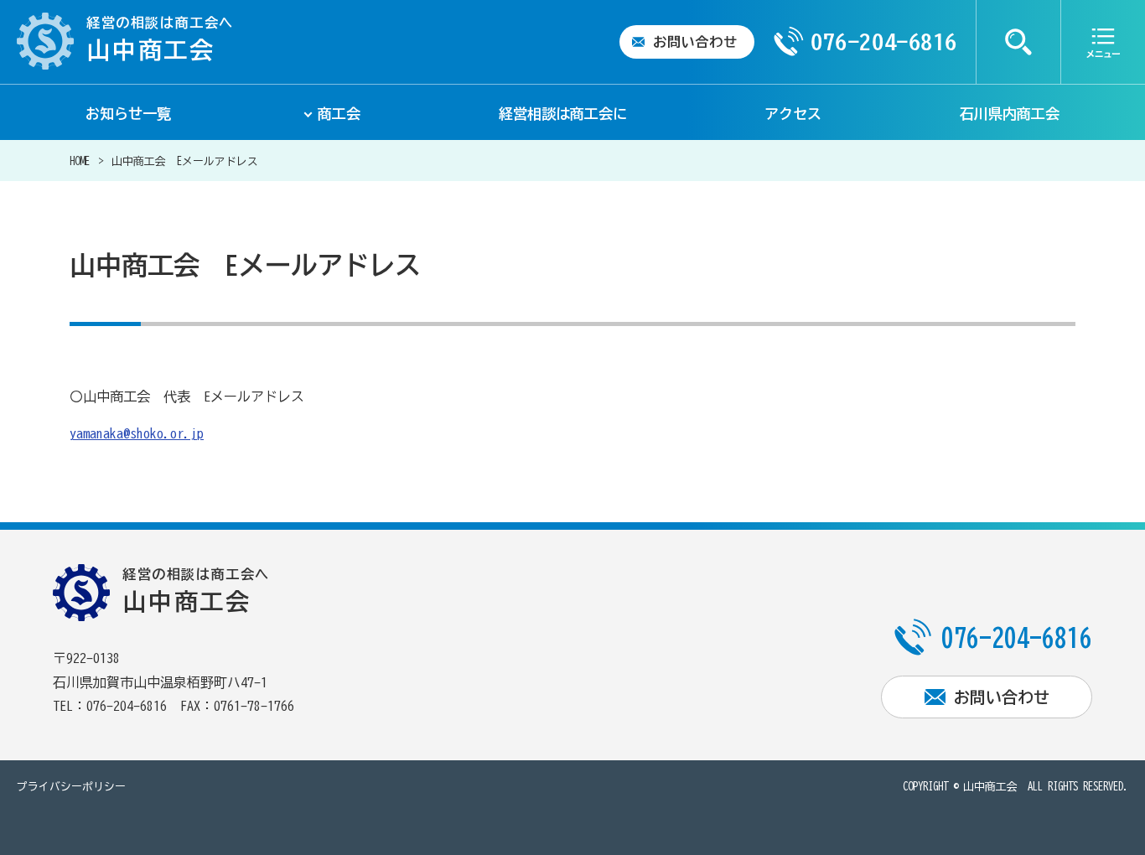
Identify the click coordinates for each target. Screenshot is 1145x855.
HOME (80, 161)
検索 (1018, 42)
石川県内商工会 (1010, 113)
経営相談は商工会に (563, 113)
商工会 (339, 113)
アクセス (792, 113)
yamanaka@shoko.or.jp (137, 433)
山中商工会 (990, 786)
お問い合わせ (695, 42)
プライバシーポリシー (71, 786)
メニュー (1103, 42)
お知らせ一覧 (128, 113)
